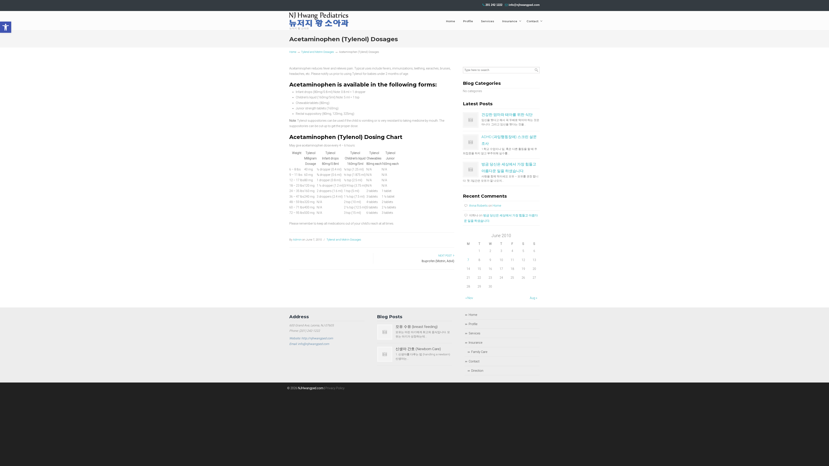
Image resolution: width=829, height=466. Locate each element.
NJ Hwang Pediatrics (318, 20)
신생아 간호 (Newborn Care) (418, 349)
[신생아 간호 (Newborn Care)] (384, 354)
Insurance (475, 342)
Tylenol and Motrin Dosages (317, 52)
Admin (297, 239)
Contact (474, 361)
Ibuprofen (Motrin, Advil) (438, 261)
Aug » (533, 298)
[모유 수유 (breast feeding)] (384, 332)
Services (474, 333)
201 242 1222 (494, 4)
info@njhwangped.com (524, 4)
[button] (5, 27)
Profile (473, 324)
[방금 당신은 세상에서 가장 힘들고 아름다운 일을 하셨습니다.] (470, 169)
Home (292, 52)
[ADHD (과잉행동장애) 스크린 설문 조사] (470, 142)
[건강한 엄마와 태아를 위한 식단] (470, 119)
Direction (477, 370)
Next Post (445, 255)
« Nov (469, 298)
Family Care (479, 352)
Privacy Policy (335, 388)
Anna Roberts (478, 205)
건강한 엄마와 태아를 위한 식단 (507, 114)
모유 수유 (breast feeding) (417, 326)
